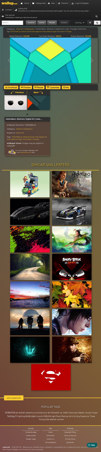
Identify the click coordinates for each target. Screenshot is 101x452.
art (49, 412)
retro (70, 416)
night (53, 416)
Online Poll (50, 435)
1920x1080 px (17, 137)
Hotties (64, 23)
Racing (64, 416)
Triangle (35, 139)
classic (81, 412)
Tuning (42, 419)
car (60, 412)
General (31, 23)
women (60, 419)
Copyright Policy (70, 432)
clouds (88, 412)
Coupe (94, 412)
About (50, 432)
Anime (41, 23)
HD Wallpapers (50, 442)
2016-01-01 (20, 133)
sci (75, 416)
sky (78, 416)
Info (67, 87)
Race (58, 416)
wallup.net (6, 447)
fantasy (11, 416)
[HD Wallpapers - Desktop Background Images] (9, 3)
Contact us (50, 439)
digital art (43, 137)
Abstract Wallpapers (24, 129)
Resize (40, 87)
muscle (39, 416)
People (52, 23)
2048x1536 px (11, 412)
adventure (31, 412)
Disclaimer (70, 442)
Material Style (16, 139)
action (22, 412)
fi (16, 416)
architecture (41, 412)
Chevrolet (72, 412)
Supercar (84, 416)
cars (65, 412)
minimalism (27, 139)
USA (47, 419)
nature (47, 416)
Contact (15, 449)
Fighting (21, 416)
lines (9, 139)
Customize (54, 87)
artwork (55, 412)
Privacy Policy (70, 439)
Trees (92, 416)
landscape (30, 416)
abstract (26, 137)
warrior (53, 419)
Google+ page (31, 439)
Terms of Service (70, 435)
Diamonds (34, 137)
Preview (27, 87)
